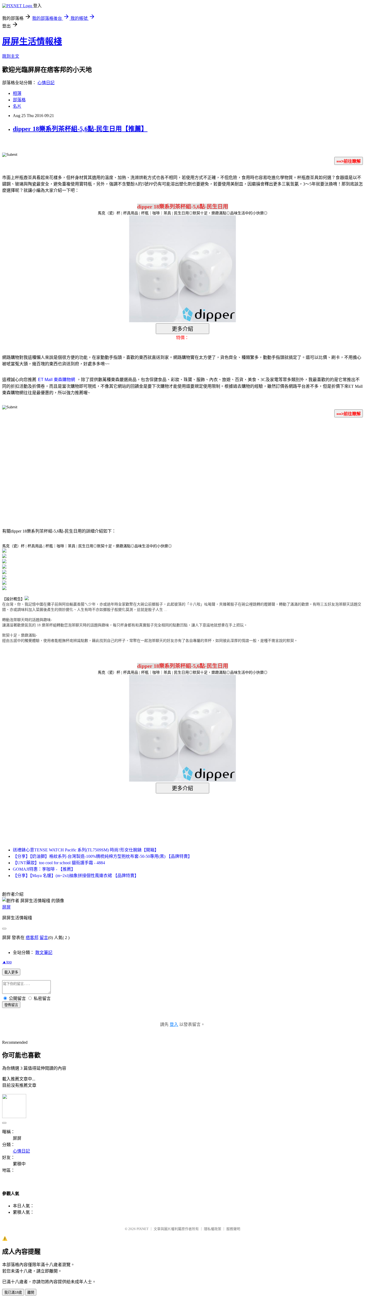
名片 (17, 106)
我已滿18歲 (13, 1292)
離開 (30, 1292)
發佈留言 (11, 1005)
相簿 (17, 93)
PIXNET (143, 1229)
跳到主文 (10, 56)
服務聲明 (233, 1229)
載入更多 (11, 972)
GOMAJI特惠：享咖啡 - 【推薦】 (44, 869)
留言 (44, 937)
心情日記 (46, 82)
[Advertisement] (137, 464)
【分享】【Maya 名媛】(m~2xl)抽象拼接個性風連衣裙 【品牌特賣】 (76, 875)
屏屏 (6, 907)
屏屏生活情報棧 (32, 41)
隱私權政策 (212, 1229)
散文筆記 (43, 952)
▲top (7, 962)
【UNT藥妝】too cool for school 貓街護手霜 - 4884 (59, 862)
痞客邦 (32, 937)
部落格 (19, 100)
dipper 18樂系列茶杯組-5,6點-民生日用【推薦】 (80, 128)
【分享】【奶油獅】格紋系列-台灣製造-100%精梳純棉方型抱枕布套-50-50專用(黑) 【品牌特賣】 (102, 856)
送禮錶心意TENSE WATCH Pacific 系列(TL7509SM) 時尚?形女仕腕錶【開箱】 (86, 850)
